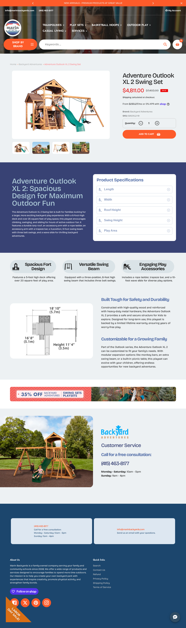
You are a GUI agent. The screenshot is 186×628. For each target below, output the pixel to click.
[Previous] (33, 3)
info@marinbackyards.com (19, 10)
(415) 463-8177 (46, 10)
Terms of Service (102, 587)
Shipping (127, 97)
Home (13, 64)
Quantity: (130, 123)
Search (97, 565)
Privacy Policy (100, 578)
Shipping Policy (101, 583)
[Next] (153, 3)
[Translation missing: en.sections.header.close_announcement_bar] (181, 3)
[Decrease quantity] (140, 123)
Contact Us (99, 570)
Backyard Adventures (30, 64)
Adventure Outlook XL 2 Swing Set (62, 64)
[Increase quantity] (157, 123)
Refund (97, 574)
